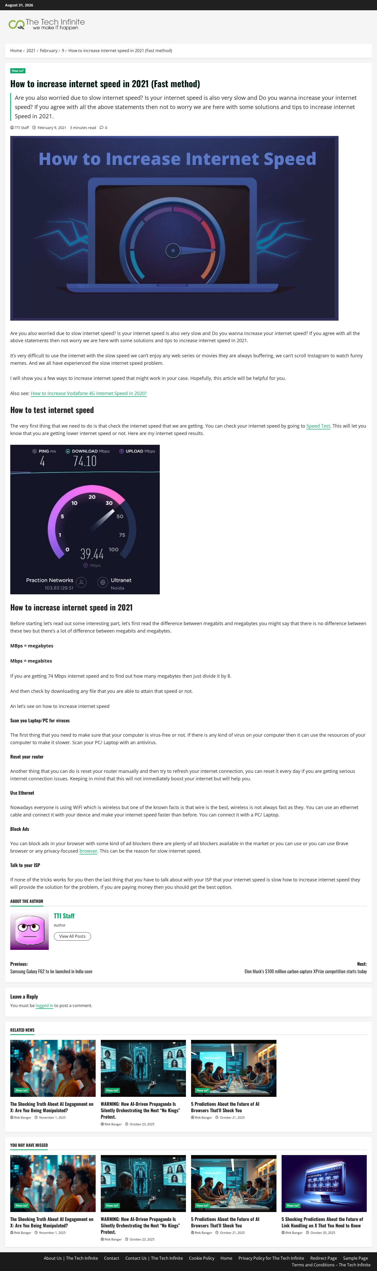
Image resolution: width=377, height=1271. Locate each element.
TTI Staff (22, 127)
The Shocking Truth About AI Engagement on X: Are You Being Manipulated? (51, 1107)
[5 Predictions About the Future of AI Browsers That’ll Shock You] (233, 1068)
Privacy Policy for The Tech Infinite (271, 1258)
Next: (306, 967)
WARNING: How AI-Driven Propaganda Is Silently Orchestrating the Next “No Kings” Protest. (140, 1110)
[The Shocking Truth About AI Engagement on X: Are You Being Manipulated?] (53, 1068)
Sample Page (355, 1258)
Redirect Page (323, 1258)
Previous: (51, 967)
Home (226, 1258)
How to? (18, 70)
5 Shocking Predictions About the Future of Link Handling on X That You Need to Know (322, 1222)
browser (88, 851)
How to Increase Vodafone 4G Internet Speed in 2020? (89, 393)
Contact (111, 1258)
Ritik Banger (22, 1117)
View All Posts (72, 936)
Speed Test (318, 426)
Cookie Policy (201, 1258)
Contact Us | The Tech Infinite (154, 1258)
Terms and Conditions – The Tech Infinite (331, 1265)
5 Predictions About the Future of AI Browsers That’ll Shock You (225, 1107)
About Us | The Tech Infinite (71, 1258)
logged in (44, 1005)
